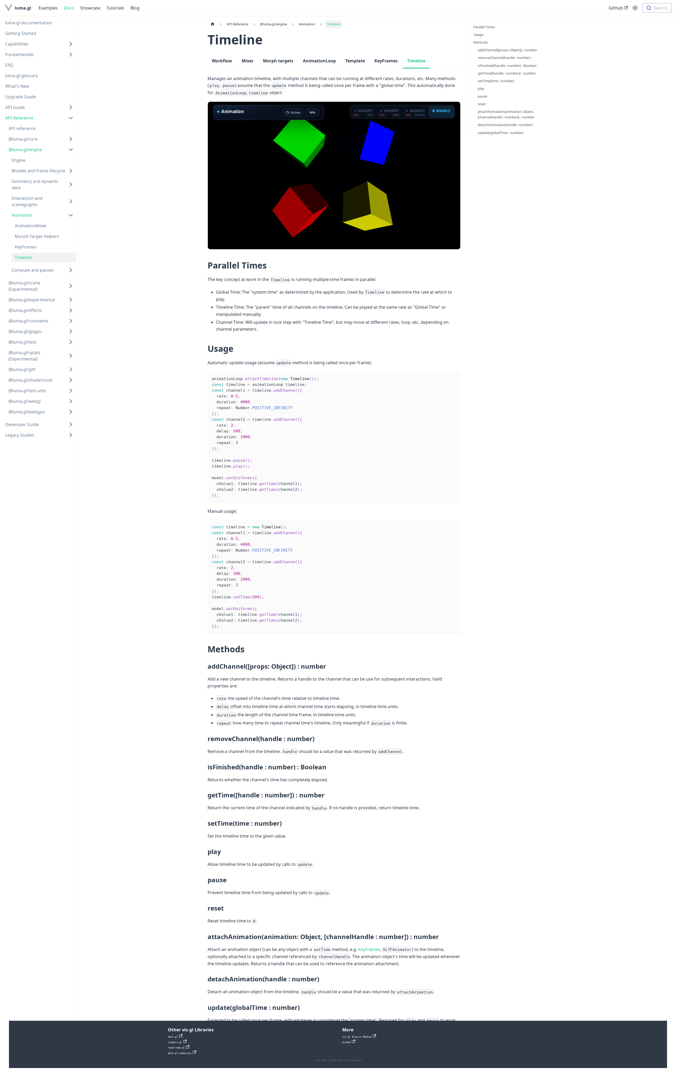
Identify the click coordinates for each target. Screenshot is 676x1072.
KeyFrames (386, 61)
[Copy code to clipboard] (454, 378)
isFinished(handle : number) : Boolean (507, 65)
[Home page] (213, 24)
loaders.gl (175, 1042)
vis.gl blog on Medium (357, 1037)
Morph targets (278, 61)
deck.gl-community (180, 1053)
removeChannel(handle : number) (504, 57)
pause (482, 96)
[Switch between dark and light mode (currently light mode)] (635, 8)
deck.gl (173, 1037)
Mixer (247, 61)
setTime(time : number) (496, 80)
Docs (69, 8)
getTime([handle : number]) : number (507, 73)
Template (355, 61)
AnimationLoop (319, 61)
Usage (478, 34)
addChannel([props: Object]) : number (507, 50)
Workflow (222, 61)
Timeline (416, 61)
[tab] (363, 111)
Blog (134, 8)
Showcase (90, 8)
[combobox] (657, 8)
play (481, 88)
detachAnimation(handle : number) (505, 124)
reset (482, 103)
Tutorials (115, 8)
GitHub (616, 8)
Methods (480, 42)
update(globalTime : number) (501, 132)
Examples (48, 8)
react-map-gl (176, 1047)
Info (312, 112)
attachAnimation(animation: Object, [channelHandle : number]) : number (506, 114)
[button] (39, 44)
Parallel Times (484, 27)
